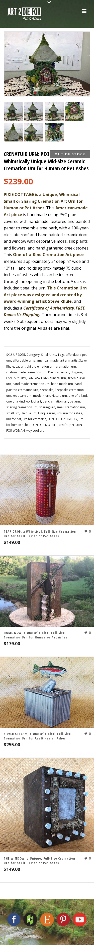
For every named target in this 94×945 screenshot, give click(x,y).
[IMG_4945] (74, 111)
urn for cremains (34, 419)
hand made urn (62, 384)
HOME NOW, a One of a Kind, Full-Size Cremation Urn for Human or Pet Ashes (35, 634)
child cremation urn (40, 366)
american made (47, 360)
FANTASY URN (16, 378)
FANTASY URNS (38, 378)
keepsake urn (22, 395)
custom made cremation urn (26, 372)
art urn (65, 360)
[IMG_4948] (54, 132)
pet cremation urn (55, 401)
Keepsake (46, 390)
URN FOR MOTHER (44, 425)
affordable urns (24, 360)
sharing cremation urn (22, 407)
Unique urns (46, 413)
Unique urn (29, 413)
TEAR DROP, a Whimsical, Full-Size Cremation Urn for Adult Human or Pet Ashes (40, 533)
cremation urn (66, 366)
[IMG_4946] (13, 132)
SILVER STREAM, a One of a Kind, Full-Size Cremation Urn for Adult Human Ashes (37, 735)
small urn (12, 413)
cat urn (20, 366)
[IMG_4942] (13, 111)
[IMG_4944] (54, 111)
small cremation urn (71, 407)
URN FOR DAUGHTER (62, 419)
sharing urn (47, 407)
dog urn (76, 372)
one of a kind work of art (23, 401)
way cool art (35, 430)
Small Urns (48, 355)
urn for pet (66, 425)
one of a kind (77, 395)
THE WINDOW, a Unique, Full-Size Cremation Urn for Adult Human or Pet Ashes (39, 860)
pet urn (75, 401)
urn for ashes (72, 413)
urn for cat (13, 419)
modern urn (41, 395)
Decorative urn (58, 372)
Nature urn (59, 395)
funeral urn (58, 378)
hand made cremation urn (31, 384)
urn (59, 413)
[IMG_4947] (33, 132)
